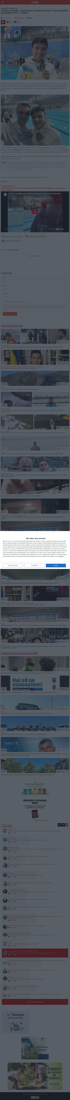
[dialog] (35, 550)
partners (12, 541)
